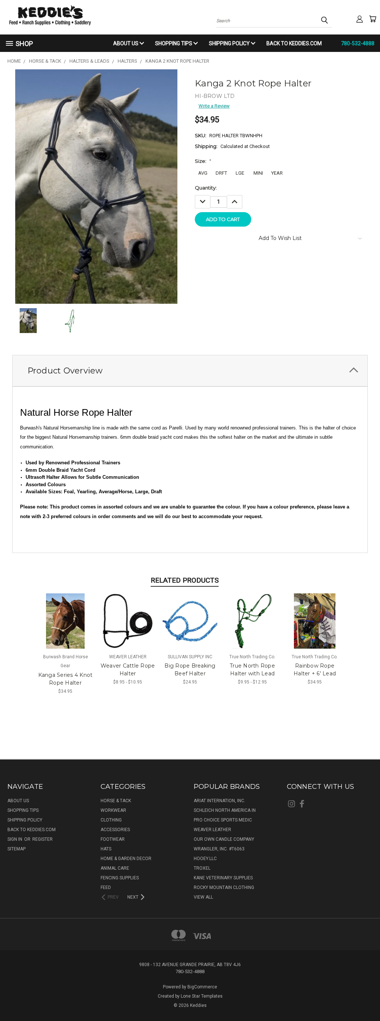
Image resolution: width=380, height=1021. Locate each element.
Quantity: (206, 188)
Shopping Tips (174, 43)
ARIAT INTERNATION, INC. (219, 800)
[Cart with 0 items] (372, 19)
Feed (106, 887)
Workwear (113, 810)
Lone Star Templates (202, 996)
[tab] (190, 370)
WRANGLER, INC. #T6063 (219, 849)
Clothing (111, 820)
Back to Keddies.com (294, 43)
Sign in (15, 839)
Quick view (65, 614)
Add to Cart (190, 626)
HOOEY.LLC (205, 858)
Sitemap (16, 849)
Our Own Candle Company (224, 839)
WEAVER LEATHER (212, 829)
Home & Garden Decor (126, 858)
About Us (126, 43)
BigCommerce (202, 986)
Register (42, 839)
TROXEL (202, 868)
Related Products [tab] (185, 580)
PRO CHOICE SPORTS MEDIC (223, 820)
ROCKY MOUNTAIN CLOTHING (224, 887)
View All (203, 897)
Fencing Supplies (120, 877)
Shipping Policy (230, 43)
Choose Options (65, 626)
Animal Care (115, 868)
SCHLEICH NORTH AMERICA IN (225, 810)
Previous (368, 997)
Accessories (115, 829)
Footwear (113, 839)
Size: (203, 161)
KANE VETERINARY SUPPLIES (223, 877)
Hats (106, 849)
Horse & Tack (116, 800)
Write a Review (214, 106)
